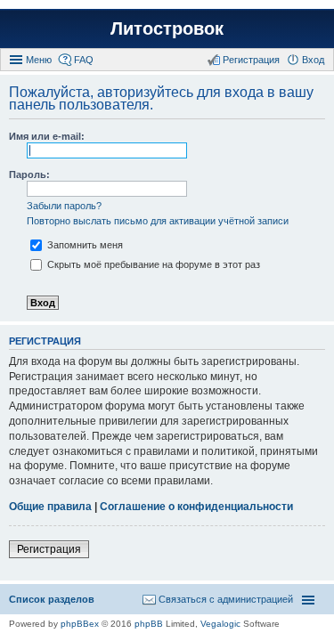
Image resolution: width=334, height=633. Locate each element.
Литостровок (167, 28)
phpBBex (80, 624)
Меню (39, 59)
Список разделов (51, 599)
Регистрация (49, 549)
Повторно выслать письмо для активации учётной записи (158, 220)
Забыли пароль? (64, 205)
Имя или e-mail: (47, 136)
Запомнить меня (84, 244)
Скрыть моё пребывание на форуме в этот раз (152, 264)
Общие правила (50, 506)
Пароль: (29, 174)
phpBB (148, 624)
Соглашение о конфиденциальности (196, 506)
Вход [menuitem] (313, 59)
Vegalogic (220, 624)
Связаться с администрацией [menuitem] (226, 599)
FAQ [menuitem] (84, 59)
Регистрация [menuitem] (251, 59)
